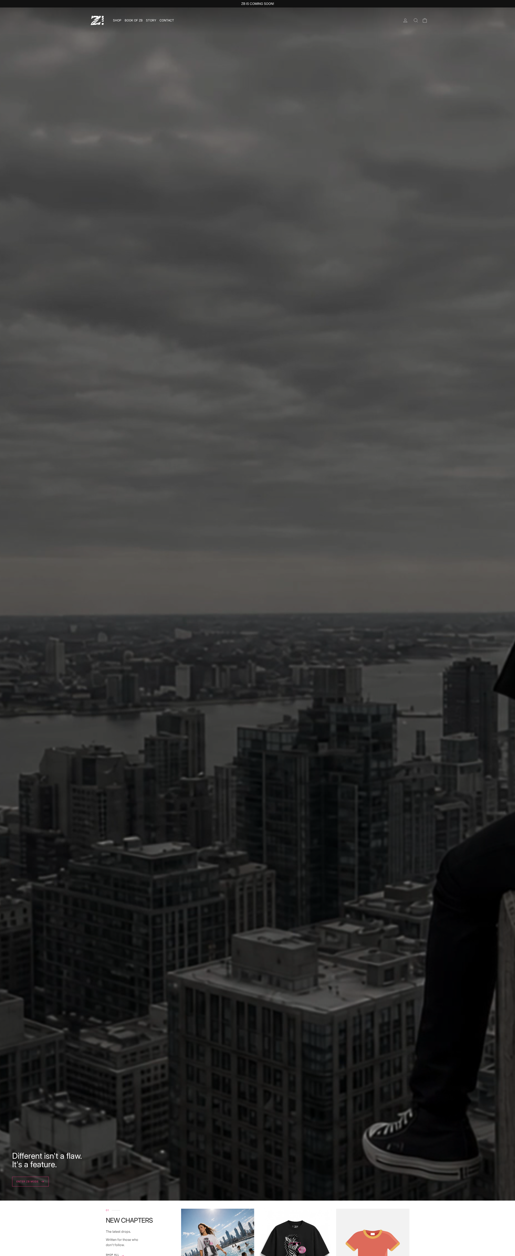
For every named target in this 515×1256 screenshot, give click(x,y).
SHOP (117, 20)
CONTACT (166, 20)
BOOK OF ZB (134, 20)
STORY (151, 20)
